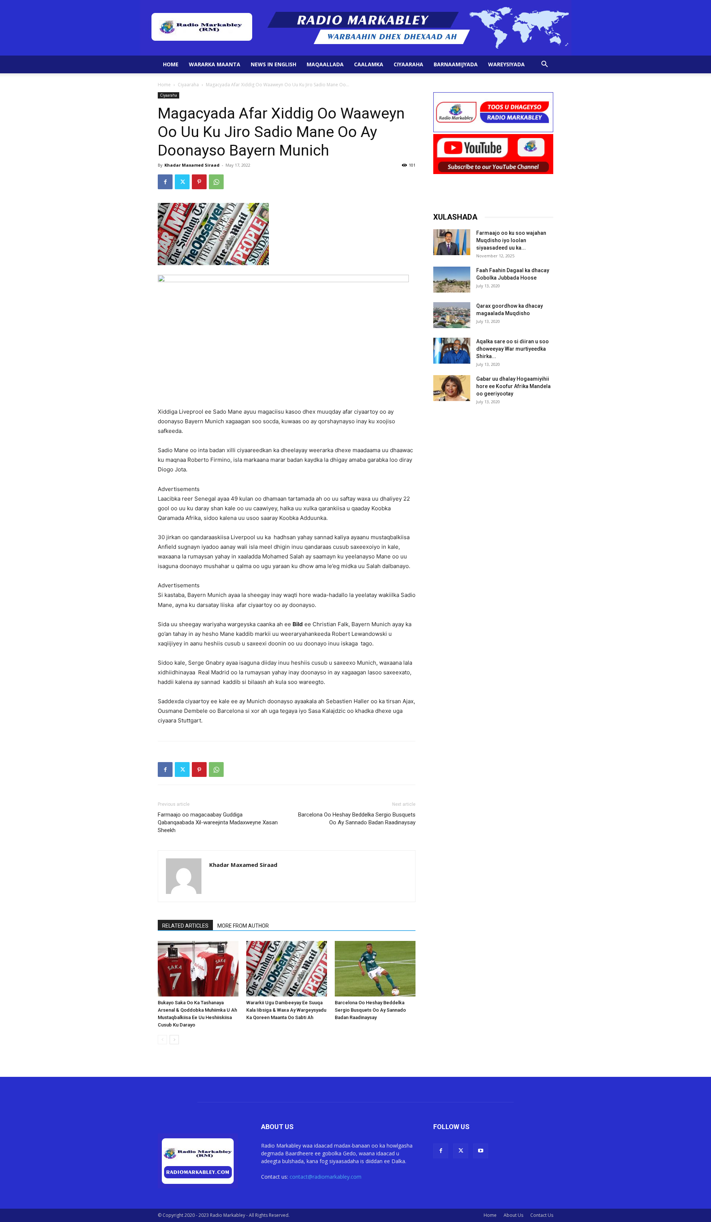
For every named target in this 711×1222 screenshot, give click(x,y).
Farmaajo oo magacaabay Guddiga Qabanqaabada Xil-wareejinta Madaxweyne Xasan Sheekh (218, 822)
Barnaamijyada (456, 64)
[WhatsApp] (216, 181)
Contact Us (541, 1215)
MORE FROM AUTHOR (243, 926)
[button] (544, 65)
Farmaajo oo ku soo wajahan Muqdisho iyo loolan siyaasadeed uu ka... (511, 240)
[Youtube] (480, 1150)
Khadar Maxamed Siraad (192, 165)
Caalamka (368, 64)
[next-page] (174, 1039)
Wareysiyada (506, 64)
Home (170, 64)
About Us (513, 1215)
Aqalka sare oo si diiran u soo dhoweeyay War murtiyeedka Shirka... (512, 348)
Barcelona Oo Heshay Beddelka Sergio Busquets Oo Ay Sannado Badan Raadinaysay (356, 818)
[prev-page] (162, 1039)
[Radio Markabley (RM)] (355, 28)
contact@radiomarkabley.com (325, 1176)
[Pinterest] (199, 181)
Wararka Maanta (214, 64)
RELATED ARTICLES (185, 926)
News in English (273, 64)
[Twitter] (182, 181)
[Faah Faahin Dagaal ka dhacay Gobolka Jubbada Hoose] (451, 280)
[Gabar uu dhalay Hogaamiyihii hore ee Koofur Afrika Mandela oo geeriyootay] (451, 388)
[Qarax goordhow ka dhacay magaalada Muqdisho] (451, 315)
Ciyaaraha (408, 64)
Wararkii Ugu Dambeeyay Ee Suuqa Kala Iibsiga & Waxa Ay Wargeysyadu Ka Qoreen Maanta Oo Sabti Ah (286, 1010)
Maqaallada (325, 64)
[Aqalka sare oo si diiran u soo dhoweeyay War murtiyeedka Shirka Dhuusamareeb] (451, 351)
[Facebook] (165, 181)
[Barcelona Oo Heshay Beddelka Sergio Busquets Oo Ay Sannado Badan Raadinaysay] (375, 968)
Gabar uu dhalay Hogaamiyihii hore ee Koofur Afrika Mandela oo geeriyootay (513, 386)
